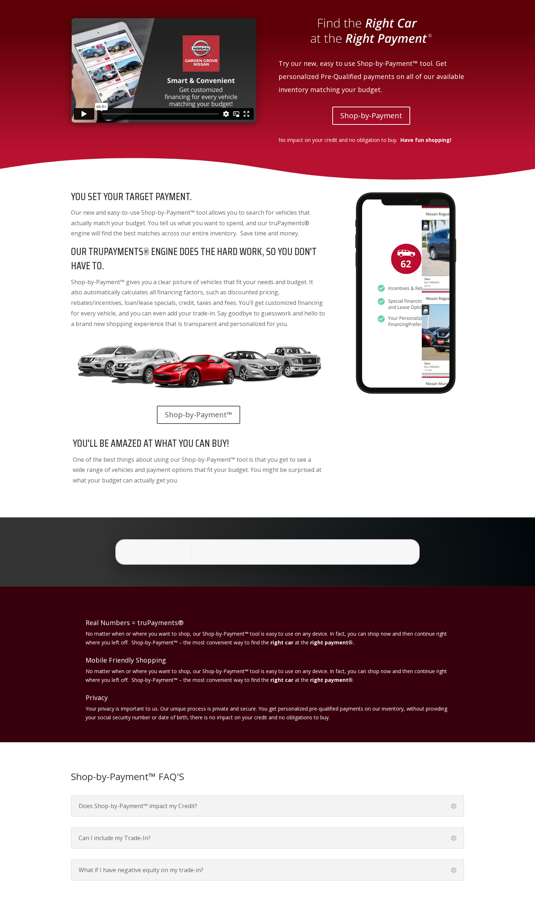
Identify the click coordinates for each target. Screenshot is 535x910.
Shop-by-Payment (371, 115)
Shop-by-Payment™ (198, 415)
